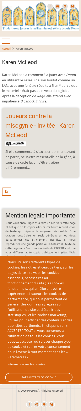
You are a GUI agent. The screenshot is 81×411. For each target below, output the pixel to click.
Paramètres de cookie (38, 377)
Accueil (6, 48)
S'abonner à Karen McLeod (40, 192)
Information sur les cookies (26, 364)
